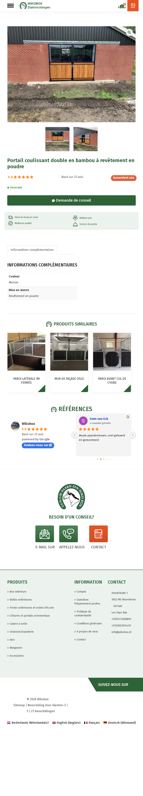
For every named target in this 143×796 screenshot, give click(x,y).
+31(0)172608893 (121, 619)
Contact (81, 639)
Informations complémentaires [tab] (32, 250)
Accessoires (17, 655)
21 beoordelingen (43, 711)
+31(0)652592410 (121, 625)
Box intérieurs (18, 591)
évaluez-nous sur (123, 178)
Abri (12, 639)
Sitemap (19, 705)
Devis (133, 5)
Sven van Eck (99, 419)
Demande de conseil (73, 200)
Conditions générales (89, 623)
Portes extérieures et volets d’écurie (32, 607)
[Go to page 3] (106, 459)
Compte (81, 591)
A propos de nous (87, 631)
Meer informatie (43, 390)
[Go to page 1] (100, 459)
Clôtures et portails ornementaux (30, 615)
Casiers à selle (18, 623)
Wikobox (28, 424)
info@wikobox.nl (121, 632)
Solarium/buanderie (22, 631)
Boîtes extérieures (21, 599)
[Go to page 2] (103, 459)
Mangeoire (16, 647)
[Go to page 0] (97, 459)
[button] (129, 32)
